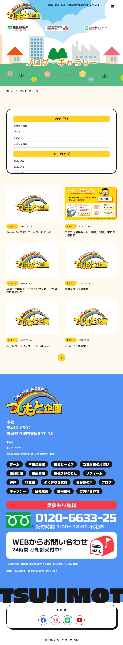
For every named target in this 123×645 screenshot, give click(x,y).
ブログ (16, 132)
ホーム (9, 90)
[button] (113, 6)
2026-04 (18, 167)
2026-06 (18, 161)
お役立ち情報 (20, 126)
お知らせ (18, 138)
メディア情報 (20, 144)
